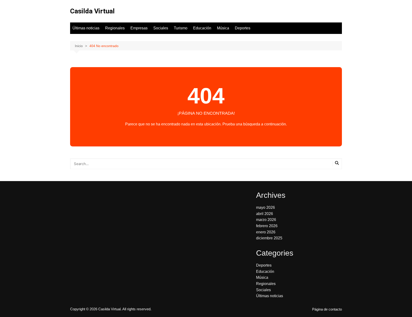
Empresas (139, 28)
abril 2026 (264, 214)
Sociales (160, 28)
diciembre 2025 (269, 238)
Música (223, 28)
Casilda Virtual (92, 11)
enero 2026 (265, 232)
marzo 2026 (266, 220)
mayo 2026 (265, 207)
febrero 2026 (267, 226)
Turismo (180, 28)
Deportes (242, 28)
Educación (202, 28)
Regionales (115, 28)
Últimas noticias (85, 28)
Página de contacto (327, 309)
